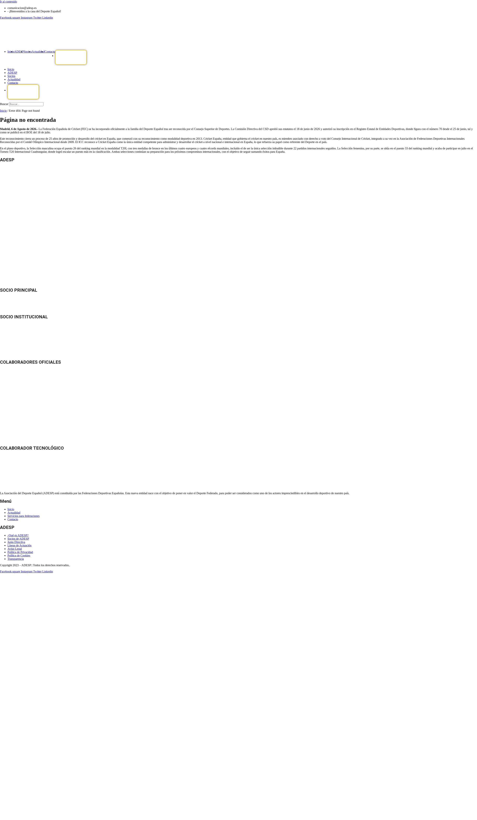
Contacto (50, 51)
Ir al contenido (8, 1)
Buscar (4, 104)
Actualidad (38, 51)
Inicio (10, 51)
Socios (28, 51)
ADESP (19, 51)
